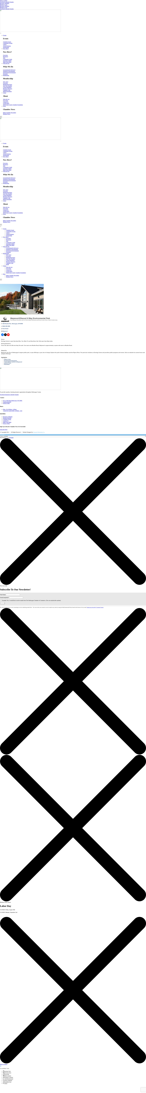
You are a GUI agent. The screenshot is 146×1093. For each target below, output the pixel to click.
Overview (8, 238)
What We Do (6, 63)
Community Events (10, 231)
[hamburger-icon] (0, 226)
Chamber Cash (9, 263)
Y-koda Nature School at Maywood (13, 362)
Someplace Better (10, 244)
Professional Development (12, 250)
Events (4, 35)
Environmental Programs (10, 360)
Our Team (8, 268)
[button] (0, 1066)
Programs (8, 252)
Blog (4, 274)
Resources (8, 239)
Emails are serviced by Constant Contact (95, 607)
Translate (11, 437)
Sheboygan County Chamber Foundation (16, 272)
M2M (7, 264)
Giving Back (9, 271)
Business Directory (10, 261)
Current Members (10, 260)
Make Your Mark (10, 245)
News (4, 106)
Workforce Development (12, 249)
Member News (9, 277)
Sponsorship (9, 235)
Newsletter (7, 364)
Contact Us (8, 270)
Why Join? (8, 255)
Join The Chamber (10, 259)
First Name (3, 594)
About (4, 92)
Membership (6, 75)
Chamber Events (10, 230)
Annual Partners (10, 234)
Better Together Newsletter (12, 275)
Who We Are (9, 267)
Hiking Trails (7, 359)
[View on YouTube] (8, 335)
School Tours (7, 363)
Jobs (7, 241)
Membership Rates (10, 257)
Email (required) (4, 597)
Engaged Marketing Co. (39, 432)
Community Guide (10, 242)
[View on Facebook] (2, 335)
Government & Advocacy (12, 248)
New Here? (6, 48)
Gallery (8, 233)
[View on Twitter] (5, 335)
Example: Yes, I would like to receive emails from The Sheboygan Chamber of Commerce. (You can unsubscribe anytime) (31, 600)
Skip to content (3, 0)
